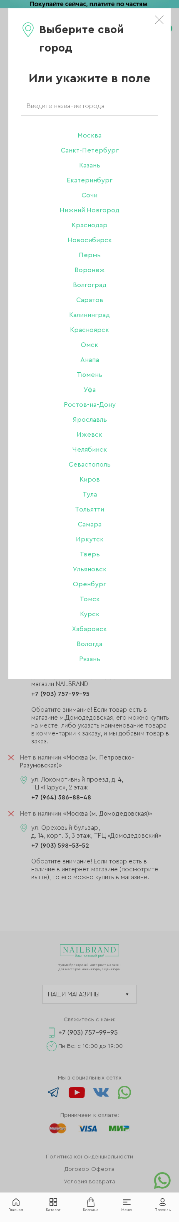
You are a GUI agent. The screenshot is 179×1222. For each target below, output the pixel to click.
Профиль (162, 1210)
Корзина (91, 1210)
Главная (15, 1210)
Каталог (53, 1210)
